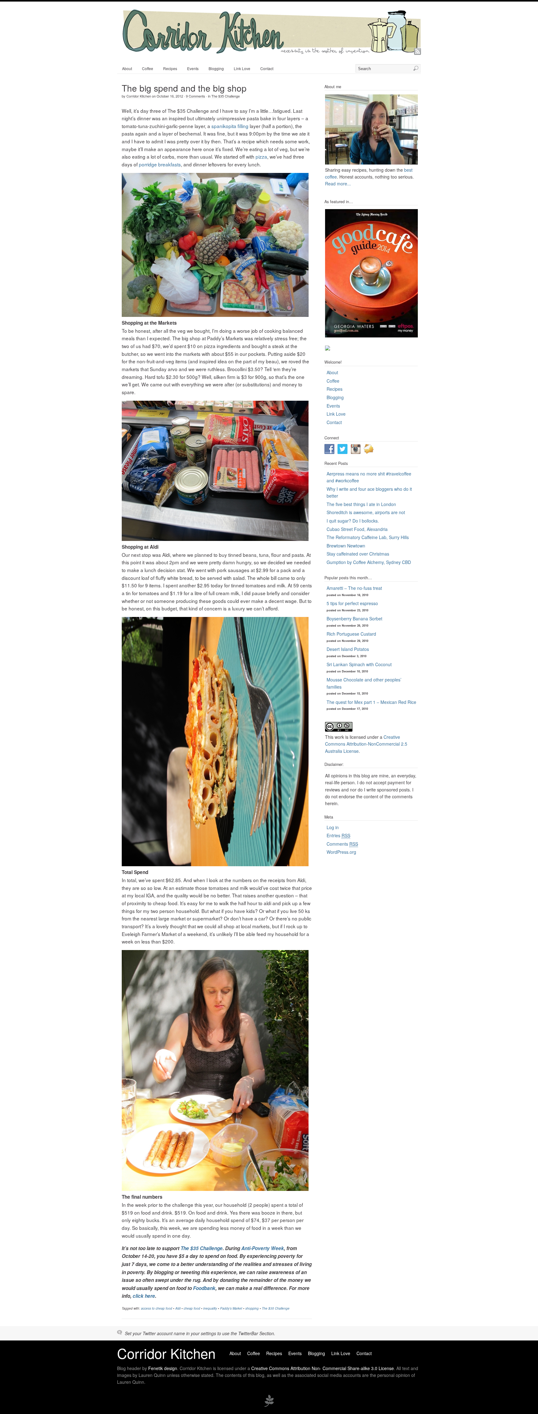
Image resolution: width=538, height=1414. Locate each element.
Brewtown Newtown (346, 545)
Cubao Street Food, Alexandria (357, 529)
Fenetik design (162, 1368)
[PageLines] (269, 1405)
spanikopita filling (229, 125)
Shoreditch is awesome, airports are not (366, 512)
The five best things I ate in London (361, 504)
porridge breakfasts (160, 164)
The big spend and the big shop (184, 88)
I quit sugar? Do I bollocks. (353, 521)
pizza (261, 156)
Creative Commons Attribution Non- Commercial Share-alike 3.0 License (322, 1368)
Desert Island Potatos (348, 649)
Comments (342, 844)
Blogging (216, 68)
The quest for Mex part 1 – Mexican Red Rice (371, 702)
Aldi (178, 1308)
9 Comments (195, 95)
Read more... (338, 183)
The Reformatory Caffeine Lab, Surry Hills (368, 537)
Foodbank (204, 1288)
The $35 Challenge (225, 95)
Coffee (147, 68)
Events (193, 68)
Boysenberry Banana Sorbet (354, 618)
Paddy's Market (231, 1308)
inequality (210, 1308)
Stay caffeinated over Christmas (358, 554)
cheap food (192, 1308)
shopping (252, 1308)
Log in (333, 827)
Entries (338, 835)
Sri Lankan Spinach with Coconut (359, 664)
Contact (266, 68)
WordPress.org (341, 852)
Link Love (242, 68)
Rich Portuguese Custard (351, 634)
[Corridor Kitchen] (271, 52)
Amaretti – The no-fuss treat (354, 588)
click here (144, 1295)
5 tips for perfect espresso (352, 603)
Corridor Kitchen (138, 95)
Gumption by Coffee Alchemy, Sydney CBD (369, 562)
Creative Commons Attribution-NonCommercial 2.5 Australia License (366, 744)
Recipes (170, 68)
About (127, 68)
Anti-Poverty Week (262, 1248)
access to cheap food (156, 1308)
